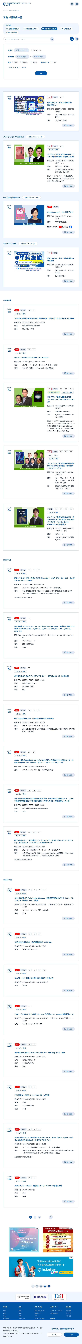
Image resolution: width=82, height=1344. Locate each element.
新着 (20, 1310)
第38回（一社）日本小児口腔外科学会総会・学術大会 (34, 978)
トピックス (22, 1318)
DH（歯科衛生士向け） (31, 29)
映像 (4, 1316)
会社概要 (68, 1310)
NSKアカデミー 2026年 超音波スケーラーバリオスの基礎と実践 (38, 1185)
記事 (20, 1307)
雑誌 (4, 1313)
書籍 (4, 1310)
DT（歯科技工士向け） (49, 29)
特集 (20, 1316)
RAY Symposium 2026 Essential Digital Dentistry (34, 718)
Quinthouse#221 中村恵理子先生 (60, 212)
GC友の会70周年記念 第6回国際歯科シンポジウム (33, 942)
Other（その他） (12, 32)
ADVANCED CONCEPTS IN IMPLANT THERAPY (31, 357)
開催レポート (55, 392)
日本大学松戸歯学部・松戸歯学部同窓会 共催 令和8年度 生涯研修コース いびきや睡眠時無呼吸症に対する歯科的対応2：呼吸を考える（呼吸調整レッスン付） (44, 799)
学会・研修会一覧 (39, 1310)
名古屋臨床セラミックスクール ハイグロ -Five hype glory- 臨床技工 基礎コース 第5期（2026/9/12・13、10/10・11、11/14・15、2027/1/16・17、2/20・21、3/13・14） (44, 628)
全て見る (8, 25)
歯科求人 (52, 1318)
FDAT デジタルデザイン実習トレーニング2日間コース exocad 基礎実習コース (44, 1014)
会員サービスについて (56, 1310)
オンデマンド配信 (39, 1318)
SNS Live (37, 1316)
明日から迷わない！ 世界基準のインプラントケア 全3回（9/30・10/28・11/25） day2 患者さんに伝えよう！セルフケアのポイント (45, 1138)
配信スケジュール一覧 (28, 244)
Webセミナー (38, 1313)
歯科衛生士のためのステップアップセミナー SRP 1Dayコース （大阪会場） (42, 676)
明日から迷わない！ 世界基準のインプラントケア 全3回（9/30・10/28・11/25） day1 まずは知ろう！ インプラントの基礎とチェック (44, 841)
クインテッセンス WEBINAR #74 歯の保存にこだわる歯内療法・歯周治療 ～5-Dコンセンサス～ (60, 465)
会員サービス (54, 1307)
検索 (41, 73)
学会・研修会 (38, 1307)
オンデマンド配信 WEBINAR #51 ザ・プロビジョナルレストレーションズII (60, 399)
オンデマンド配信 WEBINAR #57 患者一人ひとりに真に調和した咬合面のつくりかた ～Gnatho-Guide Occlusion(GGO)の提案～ (60, 520)
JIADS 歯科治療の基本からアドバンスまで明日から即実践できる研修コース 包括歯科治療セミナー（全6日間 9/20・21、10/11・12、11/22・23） (43, 761)
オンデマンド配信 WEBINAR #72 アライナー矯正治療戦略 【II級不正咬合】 (61, 155)
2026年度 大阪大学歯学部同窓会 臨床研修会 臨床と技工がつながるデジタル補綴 (44, 318)
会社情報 (68, 1307)
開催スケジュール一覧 (35, 137)
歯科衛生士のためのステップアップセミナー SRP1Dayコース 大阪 (40, 1052)
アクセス (68, 1313)
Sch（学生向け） (66, 29)
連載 (20, 1313)
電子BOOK (6, 1318)
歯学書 (5, 1307)
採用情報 (68, 1316)
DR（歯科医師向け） (13, 29)
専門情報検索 (54, 1313)
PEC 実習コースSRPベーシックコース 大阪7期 (32, 1095)
